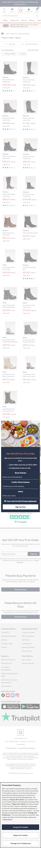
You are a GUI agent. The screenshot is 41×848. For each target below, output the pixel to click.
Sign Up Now (20, 507)
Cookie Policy (7, 819)
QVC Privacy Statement (27, 501)
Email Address (20, 473)
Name (20, 491)
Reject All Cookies (20, 835)
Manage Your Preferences (20, 843)
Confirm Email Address (20, 482)
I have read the (21, 501)
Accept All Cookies (20, 827)
